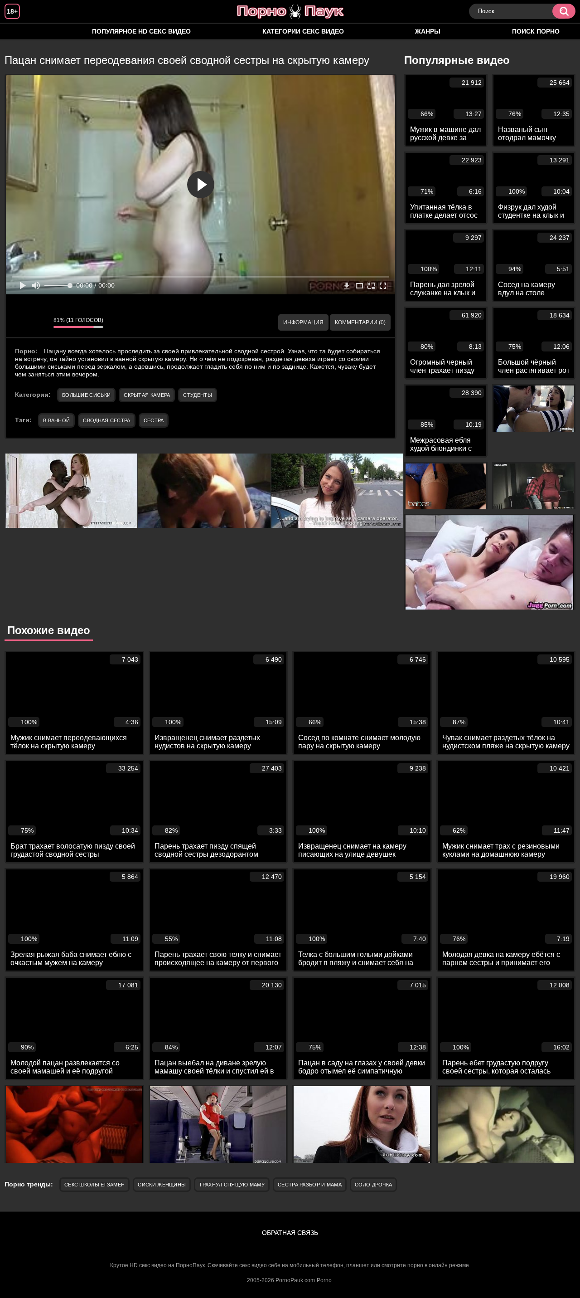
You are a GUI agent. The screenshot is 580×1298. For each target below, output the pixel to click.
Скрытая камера (147, 395)
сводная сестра (106, 420)
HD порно (20, 31)
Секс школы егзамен (94, 1184)
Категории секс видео (303, 31)
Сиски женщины (162, 1184)
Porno (324, 1280)
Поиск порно (536, 31)
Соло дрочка (373, 1184)
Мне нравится (19, 322)
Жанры (427, 31)
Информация (303, 322)
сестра (154, 420)
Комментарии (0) (360, 322)
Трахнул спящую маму (232, 1184)
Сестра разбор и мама (310, 1184)
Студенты (197, 395)
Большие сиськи (86, 395)
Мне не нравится (40, 322)
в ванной (56, 420)
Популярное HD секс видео (141, 31)
